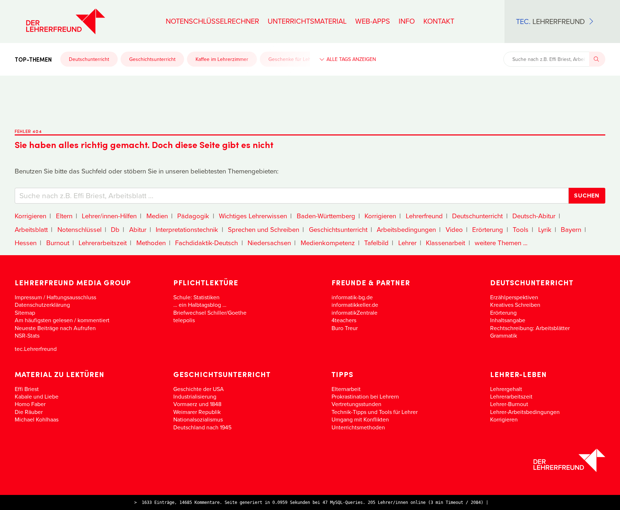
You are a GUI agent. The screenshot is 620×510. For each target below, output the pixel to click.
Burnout (57, 242)
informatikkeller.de (355, 305)
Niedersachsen (269, 242)
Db (115, 229)
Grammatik (503, 335)
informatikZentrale (354, 312)
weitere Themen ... (501, 242)
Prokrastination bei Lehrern (365, 396)
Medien (157, 215)
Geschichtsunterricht (152, 59)
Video (454, 229)
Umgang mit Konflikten (360, 419)
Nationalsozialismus (198, 419)
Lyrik (544, 229)
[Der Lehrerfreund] (310, 460)
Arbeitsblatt (31, 229)
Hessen (26, 242)
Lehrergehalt (506, 389)
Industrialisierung (194, 396)
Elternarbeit (346, 389)
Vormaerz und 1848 (197, 404)
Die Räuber (29, 412)
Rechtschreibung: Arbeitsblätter (530, 328)
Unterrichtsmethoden (358, 427)
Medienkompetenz (328, 242)
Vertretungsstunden (356, 404)
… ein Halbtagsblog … (199, 305)
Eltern (64, 215)
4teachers (344, 320)
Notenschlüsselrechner (212, 21)
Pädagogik (193, 215)
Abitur (137, 229)
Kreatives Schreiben (515, 305)
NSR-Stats (27, 335)
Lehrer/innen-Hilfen (109, 215)
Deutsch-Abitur (533, 215)
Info (407, 21)
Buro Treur (345, 328)
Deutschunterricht (89, 59)
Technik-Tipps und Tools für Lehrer (375, 412)
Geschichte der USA (198, 389)
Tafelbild (376, 242)
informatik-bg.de (352, 297)
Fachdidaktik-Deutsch (206, 242)
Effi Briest (27, 389)
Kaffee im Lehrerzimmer (222, 59)
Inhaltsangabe (507, 320)
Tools (521, 229)
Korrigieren (30, 215)
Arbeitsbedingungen (406, 229)
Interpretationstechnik (187, 229)
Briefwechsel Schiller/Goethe (209, 312)
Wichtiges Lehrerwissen (253, 215)
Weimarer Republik (197, 412)
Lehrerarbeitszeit (103, 242)
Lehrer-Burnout (509, 404)
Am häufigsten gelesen (44, 320)
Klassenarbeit (445, 242)
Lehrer (407, 242)
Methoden (151, 242)
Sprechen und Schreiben (263, 229)
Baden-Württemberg (326, 215)
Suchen (587, 195)
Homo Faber (30, 404)
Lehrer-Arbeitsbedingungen (525, 412)
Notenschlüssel (79, 229)
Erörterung (487, 229)
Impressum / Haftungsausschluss (55, 297)
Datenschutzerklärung (42, 305)
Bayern (571, 229)
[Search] (597, 59)
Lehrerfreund (424, 215)
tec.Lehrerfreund (36, 349)
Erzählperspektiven (514, 297)
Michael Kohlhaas (36, 419)
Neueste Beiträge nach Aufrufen (55, 328)
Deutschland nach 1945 (202, 427)
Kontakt (438, 21)
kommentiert (93, 320)
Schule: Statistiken (196, 297)
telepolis (184, 320)
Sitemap (25, 312)
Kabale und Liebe (36, 396)
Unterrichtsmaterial (307, 21)
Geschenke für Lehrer (293, 59)
